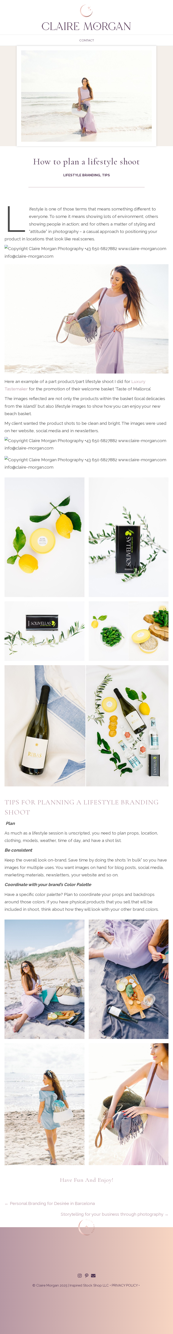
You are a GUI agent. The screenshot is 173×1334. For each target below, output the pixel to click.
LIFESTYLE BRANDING (81, 175)
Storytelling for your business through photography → (114, 1214)
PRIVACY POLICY (125, 1285)
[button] (79, 1276)
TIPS (106, 175)
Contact (86, 40)
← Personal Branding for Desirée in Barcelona (50, 1203)
